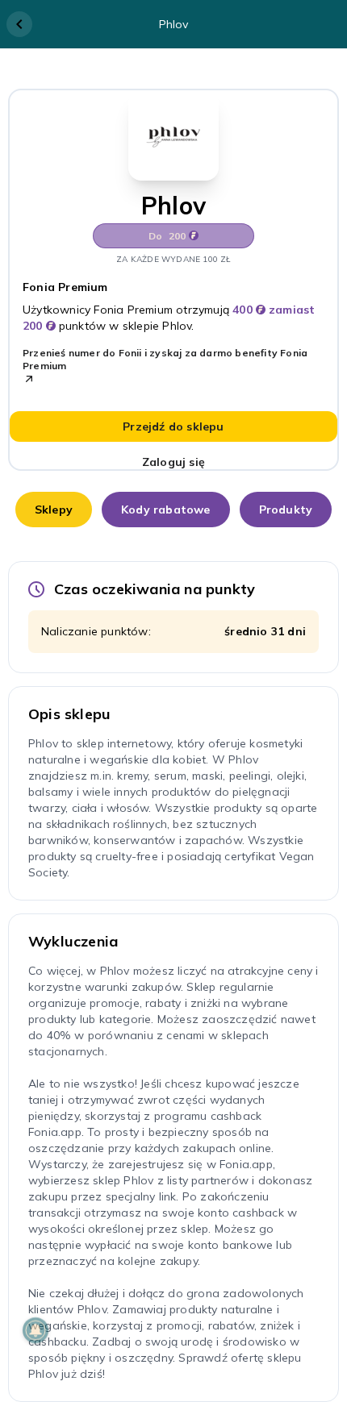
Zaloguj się (173, 462)
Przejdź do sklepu (173, 426)
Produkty (286, 509)
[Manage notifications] (35, 1330)
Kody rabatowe (166, 509)
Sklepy (54, 509)
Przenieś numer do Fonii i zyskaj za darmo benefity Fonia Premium (165, 359)
